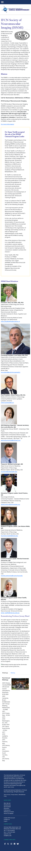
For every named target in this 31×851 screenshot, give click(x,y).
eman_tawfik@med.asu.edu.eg (10, 613)
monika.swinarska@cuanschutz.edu (12, 576)
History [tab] (13, 673)
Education (6, 808)
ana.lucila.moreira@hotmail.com (10, 440)
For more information (7, 124)
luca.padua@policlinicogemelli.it (10, 372)
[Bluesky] (17, 844)
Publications (7, 810)
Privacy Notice (14, 794)
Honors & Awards (8, 813)
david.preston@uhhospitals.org (10, 504)
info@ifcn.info (7, 835)
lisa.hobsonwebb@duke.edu (9, 536)
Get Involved (7, 806)
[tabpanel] (15, 720)
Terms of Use (7, 794)
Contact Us (7, 819)
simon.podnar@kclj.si (7, 402)
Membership (7, 805)
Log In (5, 821)
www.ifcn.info (7, 834)
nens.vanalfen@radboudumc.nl (10, 321)
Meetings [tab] (5, 673)
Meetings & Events (9, 811)
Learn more (11, 787)
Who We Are (7, 803)
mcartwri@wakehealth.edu (9, 472)
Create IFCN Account (9, 818)
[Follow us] (5, 844)
